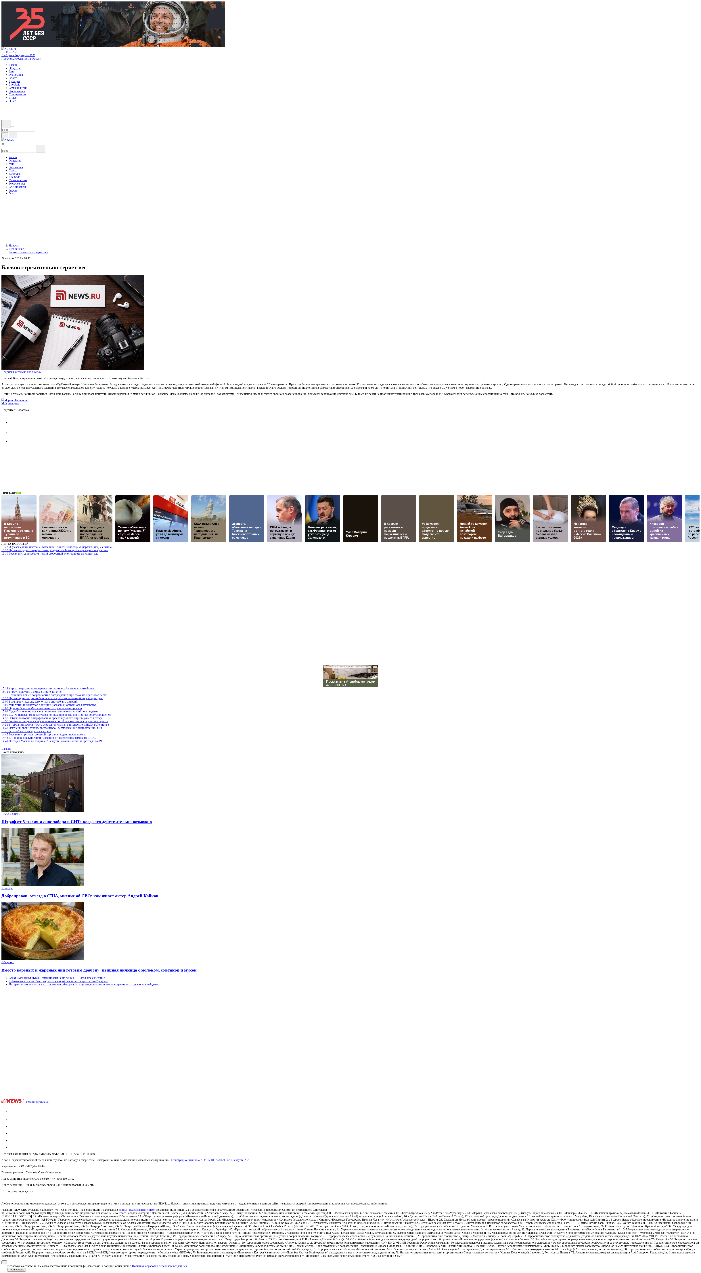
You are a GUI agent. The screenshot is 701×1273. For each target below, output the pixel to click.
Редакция (32, 1101)
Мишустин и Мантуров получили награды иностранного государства (48, 704)
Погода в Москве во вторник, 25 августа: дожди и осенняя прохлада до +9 (51, 741)
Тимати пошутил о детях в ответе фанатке (31, 691)
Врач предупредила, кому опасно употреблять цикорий (39, 701)
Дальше (6, 748)
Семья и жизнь (10, 813)
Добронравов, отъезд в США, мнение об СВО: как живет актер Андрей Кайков (79, 895)
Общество (7, 962)
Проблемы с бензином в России (21, 58)
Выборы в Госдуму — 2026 (18, 55)
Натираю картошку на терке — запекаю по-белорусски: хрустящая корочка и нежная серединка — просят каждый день (83, 984)
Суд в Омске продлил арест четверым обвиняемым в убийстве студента (49, 711)
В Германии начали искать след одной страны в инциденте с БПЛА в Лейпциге (55, 724)
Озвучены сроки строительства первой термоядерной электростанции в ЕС (52, 727)
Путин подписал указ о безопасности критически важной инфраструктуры (52, 698)
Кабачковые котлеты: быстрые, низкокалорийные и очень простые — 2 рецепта (58, 981)
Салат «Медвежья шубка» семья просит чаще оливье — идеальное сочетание (57, 977)
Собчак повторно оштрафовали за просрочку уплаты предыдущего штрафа (51, 718)
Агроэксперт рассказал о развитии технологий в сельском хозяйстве (47, 688)
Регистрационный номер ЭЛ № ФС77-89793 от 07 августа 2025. (211, 1160)
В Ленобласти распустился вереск (26, 731)
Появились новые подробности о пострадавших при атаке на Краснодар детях (54, 695)
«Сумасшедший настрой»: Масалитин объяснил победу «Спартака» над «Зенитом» (57, 547)
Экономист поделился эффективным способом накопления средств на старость (54, 721)
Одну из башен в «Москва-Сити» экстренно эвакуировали (41, 708)
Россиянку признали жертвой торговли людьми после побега (43, 734)
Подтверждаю (16, 1269)
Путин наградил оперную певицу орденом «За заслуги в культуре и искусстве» (54, 550)
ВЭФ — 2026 (9, 52)
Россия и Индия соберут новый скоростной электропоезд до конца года (49, 553)
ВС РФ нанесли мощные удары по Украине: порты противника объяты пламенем (56, 714)
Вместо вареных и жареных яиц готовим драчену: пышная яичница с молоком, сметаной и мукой (99, 970)
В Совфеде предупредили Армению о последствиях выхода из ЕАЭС (48, 737)
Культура (7, 888)
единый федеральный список (137, 1209)
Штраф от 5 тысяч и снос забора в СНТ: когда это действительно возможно (76, 821)
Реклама (43, 1101)
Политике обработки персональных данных (159, 1266)
